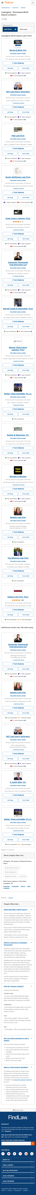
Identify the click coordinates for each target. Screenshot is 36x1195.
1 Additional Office (18, 704)
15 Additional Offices (18, 103)
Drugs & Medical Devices (12, 868)
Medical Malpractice (10, 872)
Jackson (23, 886)
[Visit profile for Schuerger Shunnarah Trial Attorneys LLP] (18, 256)
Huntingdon (15, 886)
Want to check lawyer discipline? (16, 1067)
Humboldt (6, 888)
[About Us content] (33, 1160)
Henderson (6, 886)
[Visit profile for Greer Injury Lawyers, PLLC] (18, 212)
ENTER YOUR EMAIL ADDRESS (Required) (13, 1140)
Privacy (10, 1190)
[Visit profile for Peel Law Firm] (18, 129)
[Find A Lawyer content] (33, 1165)
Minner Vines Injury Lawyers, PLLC (18, 348)
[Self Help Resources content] (33, 1170)
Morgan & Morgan (18, 476)
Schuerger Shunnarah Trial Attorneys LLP (18, 263)
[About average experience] (25, 76)
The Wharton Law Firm (18, 558)
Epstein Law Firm (18, 517)
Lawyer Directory (5, 7)
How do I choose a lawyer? (14, 986)
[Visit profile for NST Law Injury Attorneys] (18, 85)
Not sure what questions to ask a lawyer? (16, 1039)
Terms (3, 1190)
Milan (28, 886)
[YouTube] (8, 1153)
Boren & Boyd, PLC (18, 50)
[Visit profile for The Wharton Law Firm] (18, 552)
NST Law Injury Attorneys (18, 91)
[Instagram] (20, 1153)
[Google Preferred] (31, 1153)
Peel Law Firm (18, 135)
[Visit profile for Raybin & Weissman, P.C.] (18, 429)
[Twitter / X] (14, 1153)
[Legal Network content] (33, 1181)
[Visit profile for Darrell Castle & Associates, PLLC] (18, 302)
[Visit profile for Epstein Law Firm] (18, 511)
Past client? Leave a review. (18, 53)
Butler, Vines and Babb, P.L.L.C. (18, 393)
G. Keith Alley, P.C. (18, 782)
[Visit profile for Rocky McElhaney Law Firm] (18, 171)
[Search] (33, 2)
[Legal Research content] (33, 1176)
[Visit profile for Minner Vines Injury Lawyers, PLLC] (18, 341)
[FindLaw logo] (9, 2)
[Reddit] (26, 1153)
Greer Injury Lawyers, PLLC (18, 218)
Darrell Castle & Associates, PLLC (18, 308)
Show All (3, 898)
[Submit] (33, 1143)
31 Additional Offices (18, 276)
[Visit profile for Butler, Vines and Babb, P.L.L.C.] (18, 387)
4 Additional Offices (18, 188)
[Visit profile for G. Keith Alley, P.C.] (18, 776)
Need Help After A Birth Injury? (15, 910)
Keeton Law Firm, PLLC (18, 597)
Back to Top (19, 1110)
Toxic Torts (23, 876)
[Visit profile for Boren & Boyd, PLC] (18, 44)
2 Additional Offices (18, 361)
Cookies (25, 1190)
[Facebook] (3, 1153)
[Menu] (2, 2)
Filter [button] (5, 19)
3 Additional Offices (18, 230)
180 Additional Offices (18, 485)
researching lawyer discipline (22, 1080)
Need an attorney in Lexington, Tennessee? (15, 944)
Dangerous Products (10, 876)
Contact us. (8, 1131)
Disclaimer (17, 1190)
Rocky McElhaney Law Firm (18, 177)
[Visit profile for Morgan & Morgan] (18, 470)
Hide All (10, 898)
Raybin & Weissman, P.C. (18, 435)
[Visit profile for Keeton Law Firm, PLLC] (18, 591)
